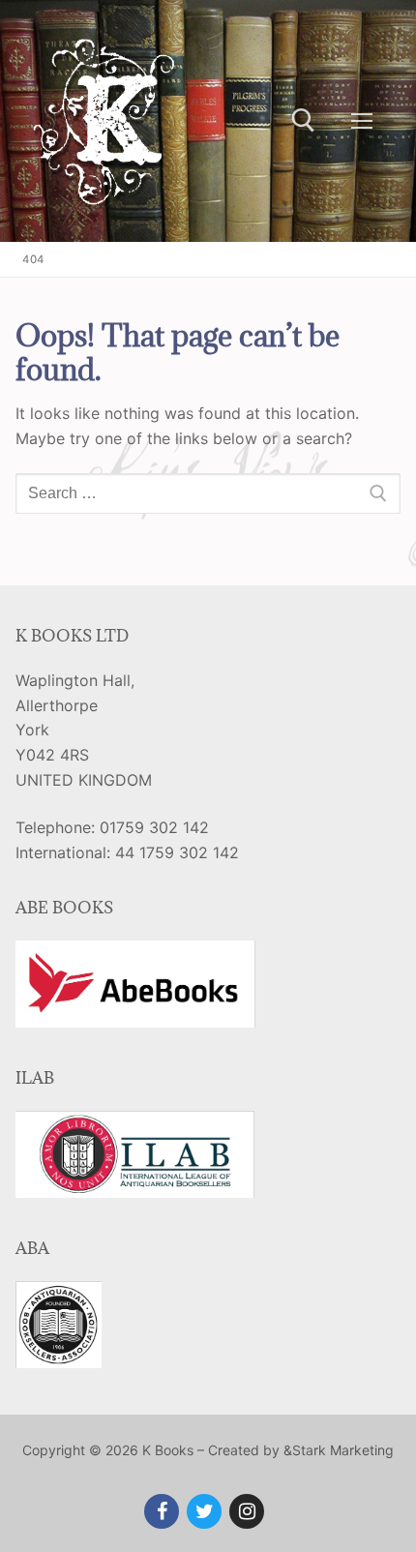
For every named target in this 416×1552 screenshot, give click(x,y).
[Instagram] (246, 1511)
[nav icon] (362, 121)
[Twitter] (204, 1511)
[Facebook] (161, 1511)
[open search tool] (303, 120)
